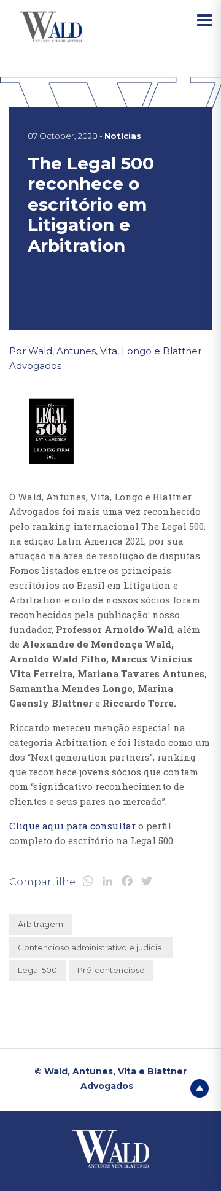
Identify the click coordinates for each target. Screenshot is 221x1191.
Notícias (122, 136)
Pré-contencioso (111, 970)
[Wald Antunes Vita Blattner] (52, 27)
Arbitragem (40, 924)
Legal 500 (37, 970)
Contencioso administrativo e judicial (91, 947)
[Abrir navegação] (204, 20)
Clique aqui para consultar (72, 826)
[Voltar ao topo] (199, 1087)
